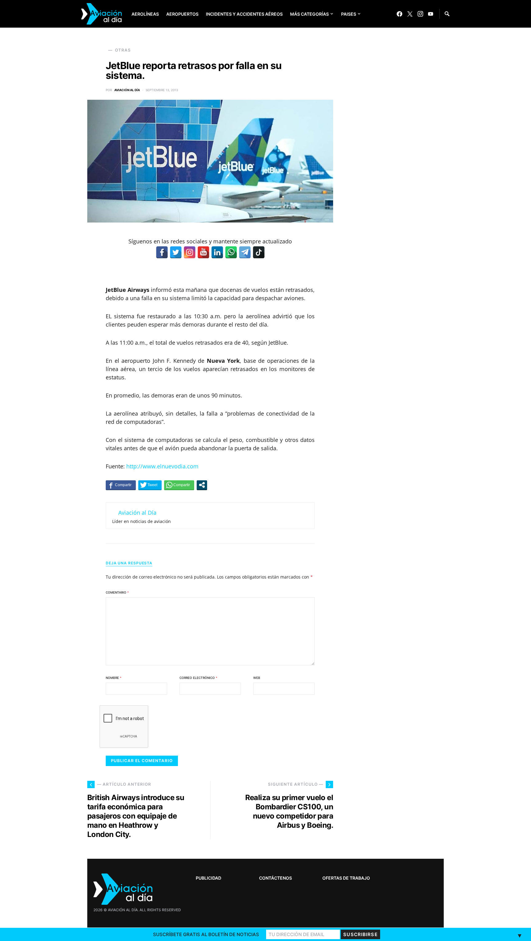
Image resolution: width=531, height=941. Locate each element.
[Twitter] (410, 14)
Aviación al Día (127, 90)
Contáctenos (275, 878)
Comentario (117, 592)
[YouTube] (430, 14)
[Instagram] (420, 14)
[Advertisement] (398, 747)
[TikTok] (259, 252)
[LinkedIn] (217, 252)
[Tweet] (150, 485)
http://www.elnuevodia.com (162, 466)
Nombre (113, 678)
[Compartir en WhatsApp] (179, 485)
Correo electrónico (198, 678)
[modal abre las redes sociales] (202, 485)
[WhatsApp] (231, 252)
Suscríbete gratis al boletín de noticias (206, 934)
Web (256, 678)
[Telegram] (245, 252)
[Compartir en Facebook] (121, 485)
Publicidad (208, 878)
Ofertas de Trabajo (346, 878)
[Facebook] (399, 14)
